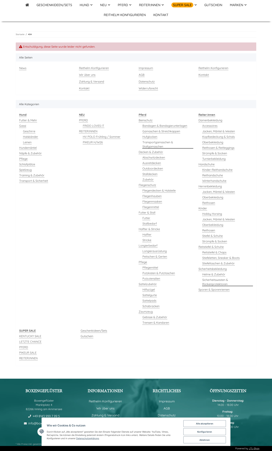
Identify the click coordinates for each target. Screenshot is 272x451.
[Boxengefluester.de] (27, 5)
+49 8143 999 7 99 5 (46, 416)
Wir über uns (87, 75)
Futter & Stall (147, 212)
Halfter (146, 234)
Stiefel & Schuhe (212, 236)
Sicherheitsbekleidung (212, 269)
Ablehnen (204, 440)
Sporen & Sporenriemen (214, 289)
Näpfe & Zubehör (30, 153)
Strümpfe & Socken (214, 153)
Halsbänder (30, 137)
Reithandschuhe (212, 175)
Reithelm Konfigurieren (125, 15)
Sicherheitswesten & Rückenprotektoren (215, 282)
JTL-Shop (254, 448)
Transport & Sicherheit (33, 181)
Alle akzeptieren (204, 423)
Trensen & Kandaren (155, 322)
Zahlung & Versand (91, 81)
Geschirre (29, 131)
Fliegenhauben (152, 196)
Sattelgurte (149, 295)
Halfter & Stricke (149, 229)
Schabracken (150, 306)
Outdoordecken (152, 168)
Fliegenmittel (150, 207)
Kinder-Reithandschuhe (217, 170)
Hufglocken (149, 137)
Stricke (146, 240)
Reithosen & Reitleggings (218, 148)
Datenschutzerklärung (87, 438)
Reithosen (208, 203)
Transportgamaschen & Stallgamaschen (157, 144)
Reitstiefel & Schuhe (211, 247)
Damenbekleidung (210, 120)
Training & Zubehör (31, 175)
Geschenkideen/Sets (94, 330)
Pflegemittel (150, 267)
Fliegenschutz (147, 185)
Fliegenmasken (152, 201)
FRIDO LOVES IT (93, 126)
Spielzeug (25, 170)
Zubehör (148, 179)
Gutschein (87, 336)
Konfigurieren (204, 431)
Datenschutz (147, 81)
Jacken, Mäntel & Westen (218, 131)
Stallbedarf (149, 223)
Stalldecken (149, 174)
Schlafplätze (27, 164)
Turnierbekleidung (214, 159)
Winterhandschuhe (214, 181)
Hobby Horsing (212, 214)
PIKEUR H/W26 (93, 142)
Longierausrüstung (154, 251)
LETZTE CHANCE (30, 341)
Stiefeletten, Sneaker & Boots (221, 258)
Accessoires (209, 126)
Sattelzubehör (148, 284)
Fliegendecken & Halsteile (159, 190)
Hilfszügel (148, 289)
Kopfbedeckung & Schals (218, 137)
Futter (146, 218)
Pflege (23, 159)
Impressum (146, 68)
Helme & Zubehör (213, 274)
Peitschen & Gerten (154, 256)
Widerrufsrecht (148, 88)
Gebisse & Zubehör (154, 317)
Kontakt (160, 15)
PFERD (83, 120)
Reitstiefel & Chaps (214, 252)
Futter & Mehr (28, 120)
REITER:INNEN (88, 131)
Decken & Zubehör (151, 152)
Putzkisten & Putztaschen (158, 273)
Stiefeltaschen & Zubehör (218, 263)
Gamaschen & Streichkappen (161, 131)
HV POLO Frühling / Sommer (101, 137)
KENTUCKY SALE (30, 336)
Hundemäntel (28, 148)
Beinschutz (146, 120)
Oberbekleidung (212, 142)
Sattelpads (149, 300)
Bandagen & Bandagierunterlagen (164, 126)
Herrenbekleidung (210, 186)
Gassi (22, 126)
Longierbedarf (148, 245)
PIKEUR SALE (28, 352)
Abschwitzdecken (153, 157)
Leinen (27, 142)
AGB (141, 75)
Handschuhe (206, 164)
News (22, 68)
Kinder (202, 208)
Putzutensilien (151, 278)
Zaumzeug (146, 311)
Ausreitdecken (151, 163)
